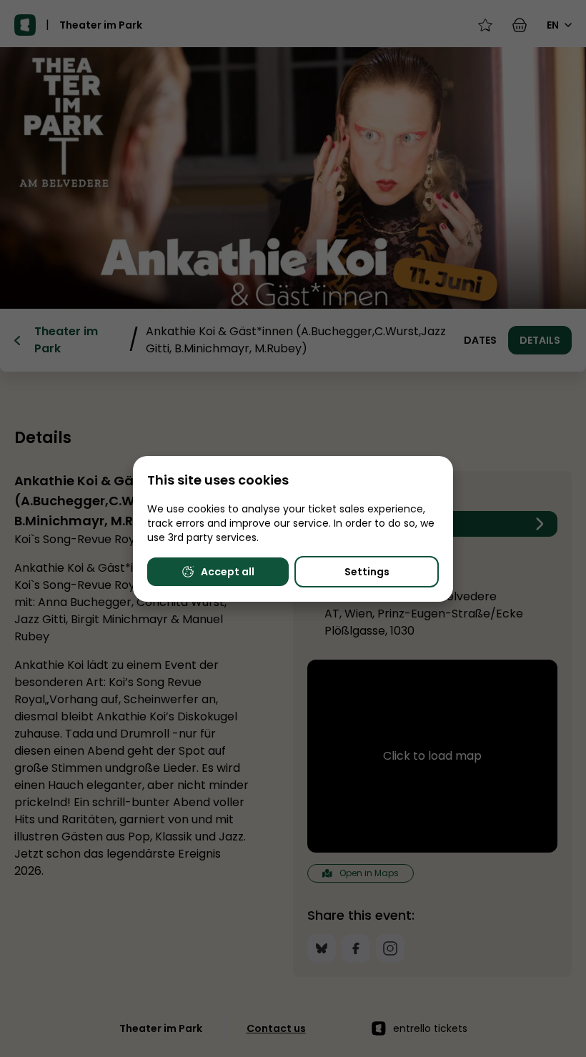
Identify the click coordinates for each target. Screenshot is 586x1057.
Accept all (227, 572)
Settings (366, 572)
